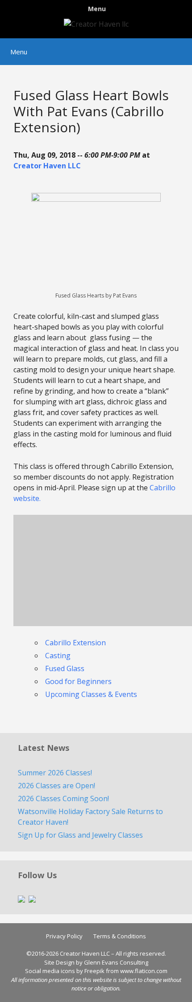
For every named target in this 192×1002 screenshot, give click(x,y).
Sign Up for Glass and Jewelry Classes (80, 835)
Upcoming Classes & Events (91, 694)
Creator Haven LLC (47, 166)
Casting (58, 655)
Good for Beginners (78, 681)
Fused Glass (64, 668)
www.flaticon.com (143, 971)
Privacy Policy (64, 936)
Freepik (94, 971)
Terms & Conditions (119, 936)
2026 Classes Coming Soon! (63, 798)
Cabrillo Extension (75, 643)
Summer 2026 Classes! (55, 773)
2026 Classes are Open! (56, 785)
